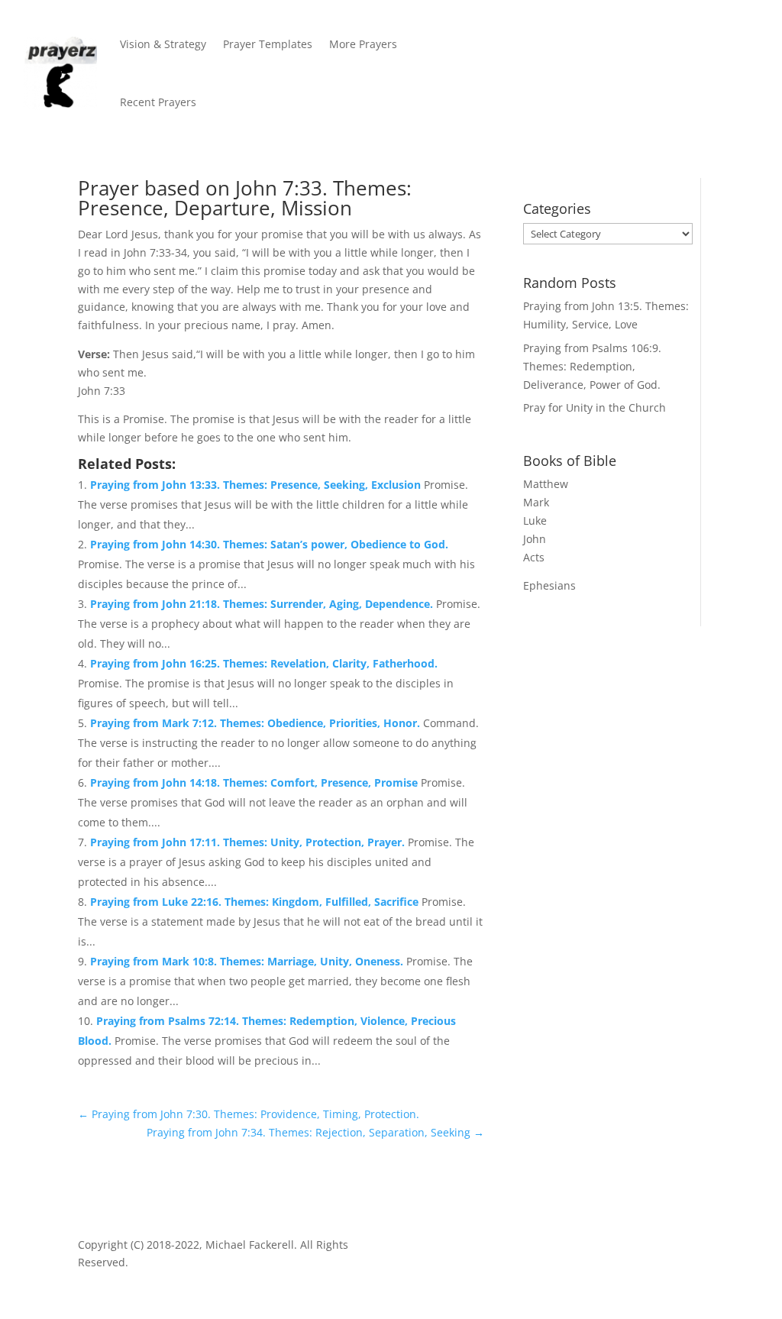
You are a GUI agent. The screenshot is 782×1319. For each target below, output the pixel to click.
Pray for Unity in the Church (594, 407)
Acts (533, 557)
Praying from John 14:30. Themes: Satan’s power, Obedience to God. (269, 544)
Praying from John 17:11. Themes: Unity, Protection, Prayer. (249, 842)
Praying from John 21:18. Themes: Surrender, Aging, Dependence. (263, 603)
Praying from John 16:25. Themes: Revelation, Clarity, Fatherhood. (264, 663)
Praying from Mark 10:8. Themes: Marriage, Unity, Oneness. (248, 961)
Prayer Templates (267, 44)
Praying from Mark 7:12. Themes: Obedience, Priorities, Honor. (256, 723)
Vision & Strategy (163, 44)
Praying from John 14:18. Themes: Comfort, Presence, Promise (255, 782)
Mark (536, 502)
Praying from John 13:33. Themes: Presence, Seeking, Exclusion (257, 484)
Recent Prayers (158, 102)
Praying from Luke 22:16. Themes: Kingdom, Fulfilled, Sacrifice (256, 901)
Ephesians (549, 585)
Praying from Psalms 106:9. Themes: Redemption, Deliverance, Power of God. (592, 366)
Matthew (545, 484)
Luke (535, 520)
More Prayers (363, 44)
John (534, 539)
